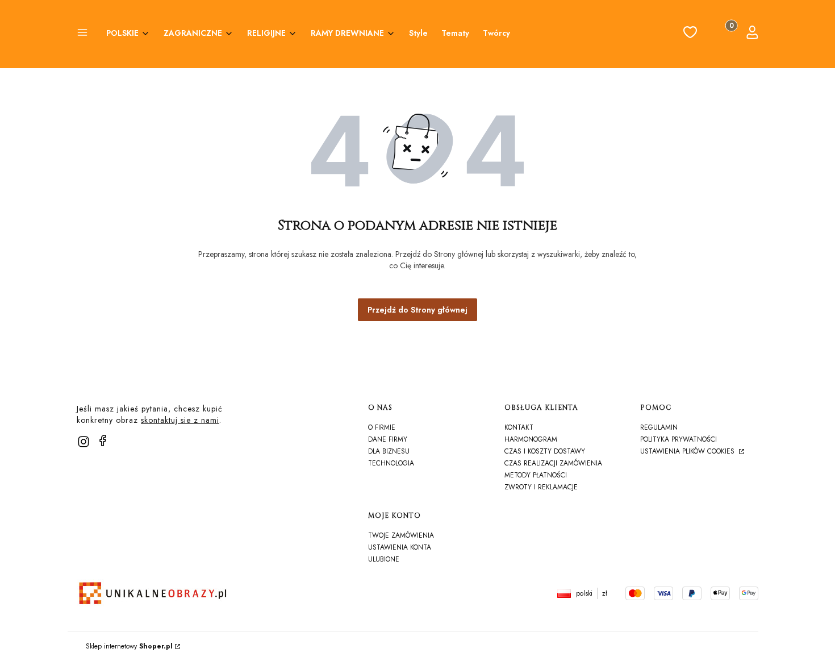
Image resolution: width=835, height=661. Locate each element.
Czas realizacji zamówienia (553, 463)
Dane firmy (387, 439)
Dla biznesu (389, 451)
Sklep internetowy (129, 646)
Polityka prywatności (678, 439)
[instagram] (83, 441)
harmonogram (530, 439)
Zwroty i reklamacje (541, 487)
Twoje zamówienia (401, 535)
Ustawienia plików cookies (688, 451)
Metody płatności (535, 475)
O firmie (381, 427)
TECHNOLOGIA (391, 463)
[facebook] (102, 440)
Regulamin (659, 427)
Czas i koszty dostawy (544, 451)
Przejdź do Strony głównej (417, 309)
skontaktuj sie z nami (180, 420)
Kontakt (518, 427)
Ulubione (383, 559)
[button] (82, 34)
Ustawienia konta (399, 547)
